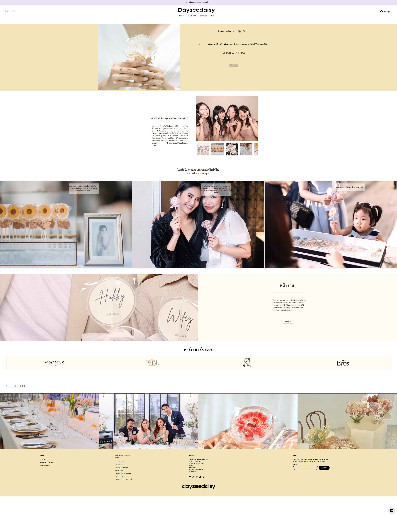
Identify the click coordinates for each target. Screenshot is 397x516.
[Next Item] (254, 118)
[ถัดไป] (386, 2)
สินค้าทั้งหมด (44, 460)
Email (295, 464)
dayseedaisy (198, 486)
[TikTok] (200, 477)
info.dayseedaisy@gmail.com (198, 459)
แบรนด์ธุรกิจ (119, 462)
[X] (197, 477)
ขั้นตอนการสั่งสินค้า (46, 463)
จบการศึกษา (119, 470)
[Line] (190, 477)
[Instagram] (193, 477)
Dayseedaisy (196, 10)
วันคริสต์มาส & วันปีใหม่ (123, 473)
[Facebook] (203, 477)
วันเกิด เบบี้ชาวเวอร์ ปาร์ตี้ (123, 479)
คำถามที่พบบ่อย (45, 465)
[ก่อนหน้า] (10, 2)
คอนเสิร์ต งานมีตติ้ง (121, 468)
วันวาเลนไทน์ (119, 476)
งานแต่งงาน (119, 465)
